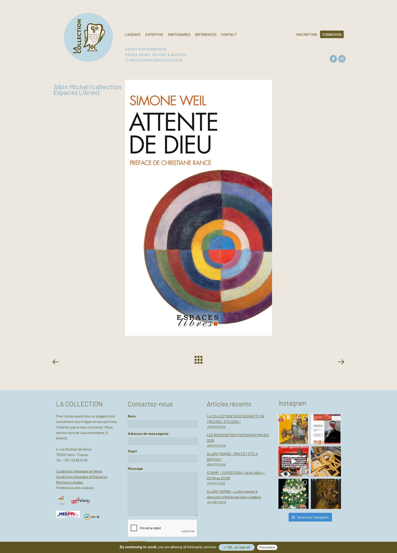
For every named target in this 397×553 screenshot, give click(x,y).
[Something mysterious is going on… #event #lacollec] (326, 461)
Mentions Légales (69, 482)
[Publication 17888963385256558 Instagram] (293, 461)
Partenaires (179, 34)
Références (205, 34)
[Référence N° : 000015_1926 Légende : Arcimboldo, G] (326, 494)
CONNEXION (331, 34)
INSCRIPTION (306, 34)
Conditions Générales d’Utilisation (82, 476)
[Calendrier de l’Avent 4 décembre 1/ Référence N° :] (293, 494)
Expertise (154, 34)
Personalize (267, 547)
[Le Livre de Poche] (56, 362)
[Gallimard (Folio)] (341, 362)
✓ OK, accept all (236, 547)
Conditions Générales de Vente (79, 471)
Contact (229, 34)
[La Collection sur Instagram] (342, 59)
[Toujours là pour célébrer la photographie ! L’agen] (326, 429)
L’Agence (133, 34)
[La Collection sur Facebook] (333, 59)
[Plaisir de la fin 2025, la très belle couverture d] (293, 429)
